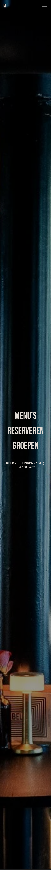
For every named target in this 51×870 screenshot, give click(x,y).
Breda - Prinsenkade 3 (25, 463)
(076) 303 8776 (25, 466)
